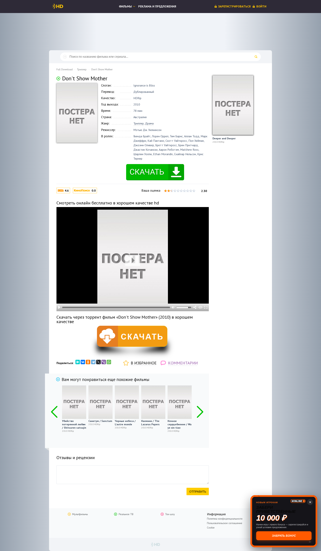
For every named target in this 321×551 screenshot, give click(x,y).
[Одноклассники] (88, 362)
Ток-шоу (170, 514)
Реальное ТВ (126, 514)
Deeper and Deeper (224, 138)
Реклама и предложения (157, 6)
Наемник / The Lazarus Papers (150, 422)
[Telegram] (93, 362)
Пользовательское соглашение (224, 523)
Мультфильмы (80, 514)
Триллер (138, 123)
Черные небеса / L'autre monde (125, 422)
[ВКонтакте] (83, 362)
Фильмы (125, 6)
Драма (149, 123)
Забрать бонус (284, 535)
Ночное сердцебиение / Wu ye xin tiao (180, 424)
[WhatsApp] (109, 362)
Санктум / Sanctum (100, 421)
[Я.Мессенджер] (77, 362)
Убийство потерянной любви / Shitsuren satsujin (74, 424)
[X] (98, 362)
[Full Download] (64, 6)
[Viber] (103, 362)
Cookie (211, 527)
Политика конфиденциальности (224, 518)
